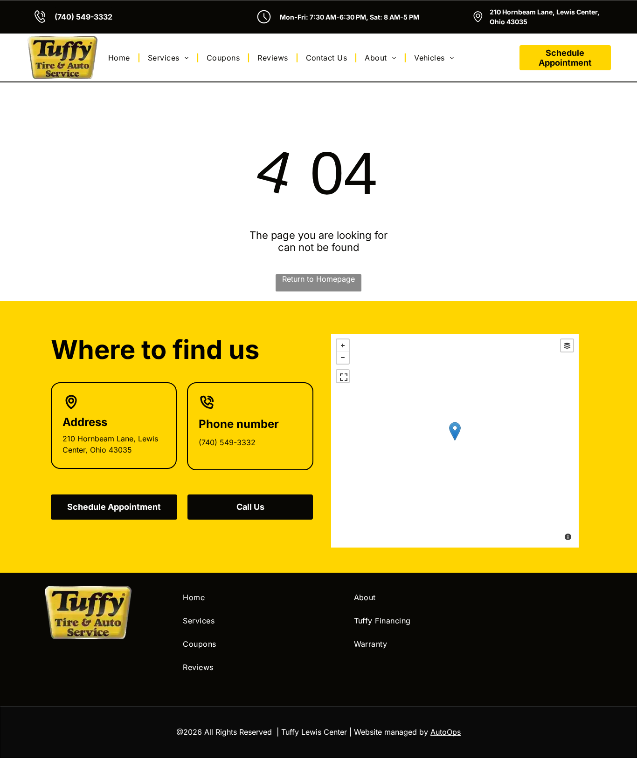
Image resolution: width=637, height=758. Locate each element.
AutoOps (445, 732)
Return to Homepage (318, 279)
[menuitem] (120, 57)
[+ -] (454, 441)
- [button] (343, 358)
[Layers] (567, 345)
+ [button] (343, 345)
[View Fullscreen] (343, 376)
